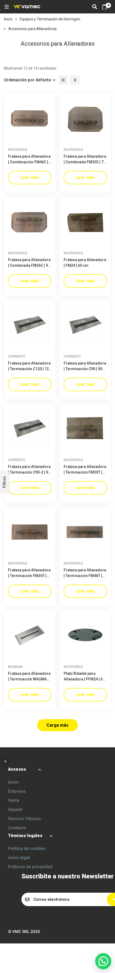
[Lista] (63, 80)
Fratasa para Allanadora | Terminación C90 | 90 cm (85, 369)
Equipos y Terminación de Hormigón (50, 19)
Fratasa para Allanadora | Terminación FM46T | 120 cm (85, 575)
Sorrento (16, 356)
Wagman (15, 667)
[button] (103, 961)
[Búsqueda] (94, 6)
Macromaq (17, 150)
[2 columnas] (74, 80)
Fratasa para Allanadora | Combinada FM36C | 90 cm (29, 265)
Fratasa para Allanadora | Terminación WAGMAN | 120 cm (29, 679)
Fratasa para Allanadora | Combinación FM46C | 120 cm (29, 162)
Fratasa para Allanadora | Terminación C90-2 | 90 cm (29, 472)
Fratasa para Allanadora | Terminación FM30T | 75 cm (85, 472)
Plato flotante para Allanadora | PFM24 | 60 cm (84, 679)
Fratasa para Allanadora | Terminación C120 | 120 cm (29, 369)
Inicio (8, 19)
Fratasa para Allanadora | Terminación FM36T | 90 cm (29, 575)
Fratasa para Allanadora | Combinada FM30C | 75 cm (85, 162)
